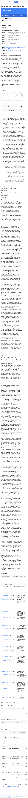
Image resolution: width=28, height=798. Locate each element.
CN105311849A (5, 642)
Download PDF (7, 15)
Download (18, 744)
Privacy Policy (3, 797)
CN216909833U (5, 620)
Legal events (11, 47)
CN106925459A (5, 625)
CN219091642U (5, 697)
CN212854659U (5, 617)
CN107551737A (5, 605)
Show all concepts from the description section (11, 786)
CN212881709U (5, 678)
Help (9, 797)
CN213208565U (5, 674)
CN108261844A (5, 611)
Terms (22, 796)
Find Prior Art (14, 15)
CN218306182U (5, 635)
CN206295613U (5, 599)
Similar (21, 15)
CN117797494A (5, 664)
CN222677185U (5, 646)
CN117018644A (5, 578)
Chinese (10, 18)
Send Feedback (8, 796)
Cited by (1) (6, 47)
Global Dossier (15, 50)
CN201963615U (5, 693)
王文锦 (7, 20)
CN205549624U (5, 650)
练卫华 (10, 20)
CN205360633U (5, 639)
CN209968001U (5, 628)
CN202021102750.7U (6, 711)
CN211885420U (5, 631)
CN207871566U (5, 652)
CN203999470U (5, 688)
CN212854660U (5, 656)
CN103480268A (5, 595)
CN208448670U (5, 671)
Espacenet (10, 50)
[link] (3, 748)
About (2, 796)
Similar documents (17, 47)
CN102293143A (5, 660)
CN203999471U (5, 682)
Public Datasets (16, 796)
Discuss (19, 50)
